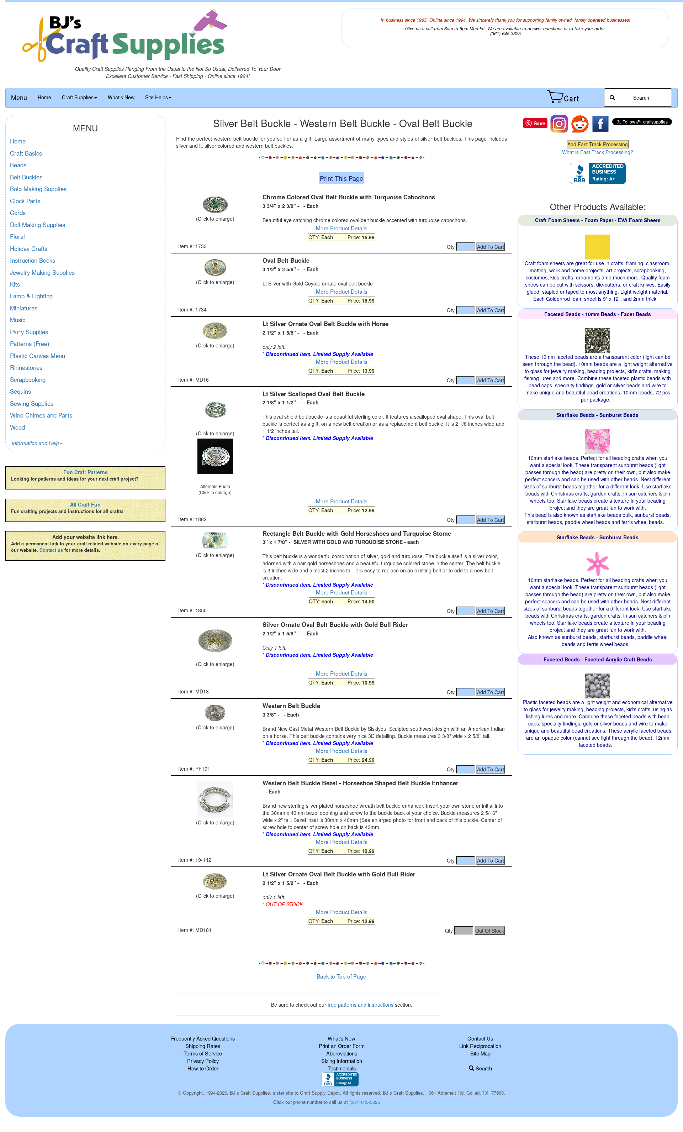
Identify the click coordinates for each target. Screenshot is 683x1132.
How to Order (202, 1068)
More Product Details (341, 228)
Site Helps (156, 97)
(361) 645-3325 (364, 1102)
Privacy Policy (203, 1060)
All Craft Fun (85, 504)
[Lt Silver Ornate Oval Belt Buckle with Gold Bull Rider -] (215, 881)
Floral (17, 236)
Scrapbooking (28, 379)
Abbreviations (341, 1053)
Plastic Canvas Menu (37, 355)
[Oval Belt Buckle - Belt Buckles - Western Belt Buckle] (215, 267)
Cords (18, 212)
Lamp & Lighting (31, 296)
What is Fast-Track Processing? (597, 152)
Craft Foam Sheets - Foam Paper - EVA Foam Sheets (598, 220)
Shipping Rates (202, 1045)
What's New (121, 97)
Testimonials (342, 1068)
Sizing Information (341, 1060)
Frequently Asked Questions (203, 1038)
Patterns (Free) (29, 343)
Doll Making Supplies (37, 224)
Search (483, 1068)
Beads (18, 165)
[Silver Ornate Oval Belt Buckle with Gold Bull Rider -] (215, 640)
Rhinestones (26, 367)
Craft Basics (26, 153)
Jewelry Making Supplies (42, 272)
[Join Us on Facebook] (600, 123)
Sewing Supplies (31, 403)
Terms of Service (203, 1053)
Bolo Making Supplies (38, 188)
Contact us (51, 550)
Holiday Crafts (28, 248)
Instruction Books (32, 260)
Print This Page (341, 178)
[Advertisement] (341, 945)
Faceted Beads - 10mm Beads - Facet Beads (597, 314)
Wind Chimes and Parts (41, 415)
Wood (17, 427)
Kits (15, 284)
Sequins (20, 391)
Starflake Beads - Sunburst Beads (598, 414)
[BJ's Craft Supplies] (177, 37)
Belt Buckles (26, 177)
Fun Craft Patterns (85, 472)
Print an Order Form (342, 1045)
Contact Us (480, 1038)
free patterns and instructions (360, 1004)
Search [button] (640, 97)
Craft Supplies (78, 97)
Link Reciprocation (480, 1045)
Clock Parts (25, 200)
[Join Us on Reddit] (580, 123)
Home (44, 97)
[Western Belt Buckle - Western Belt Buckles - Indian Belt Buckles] (215, 713)
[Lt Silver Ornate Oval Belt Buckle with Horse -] (215, 331)
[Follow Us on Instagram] (559, 123)
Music (17, 319)
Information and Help (35, 442)
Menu (19, 97)
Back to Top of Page (341, 976)
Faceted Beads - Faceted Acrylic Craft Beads (598, 659)
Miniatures (23, 308)
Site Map (480, 1053)
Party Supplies (29, 331)
